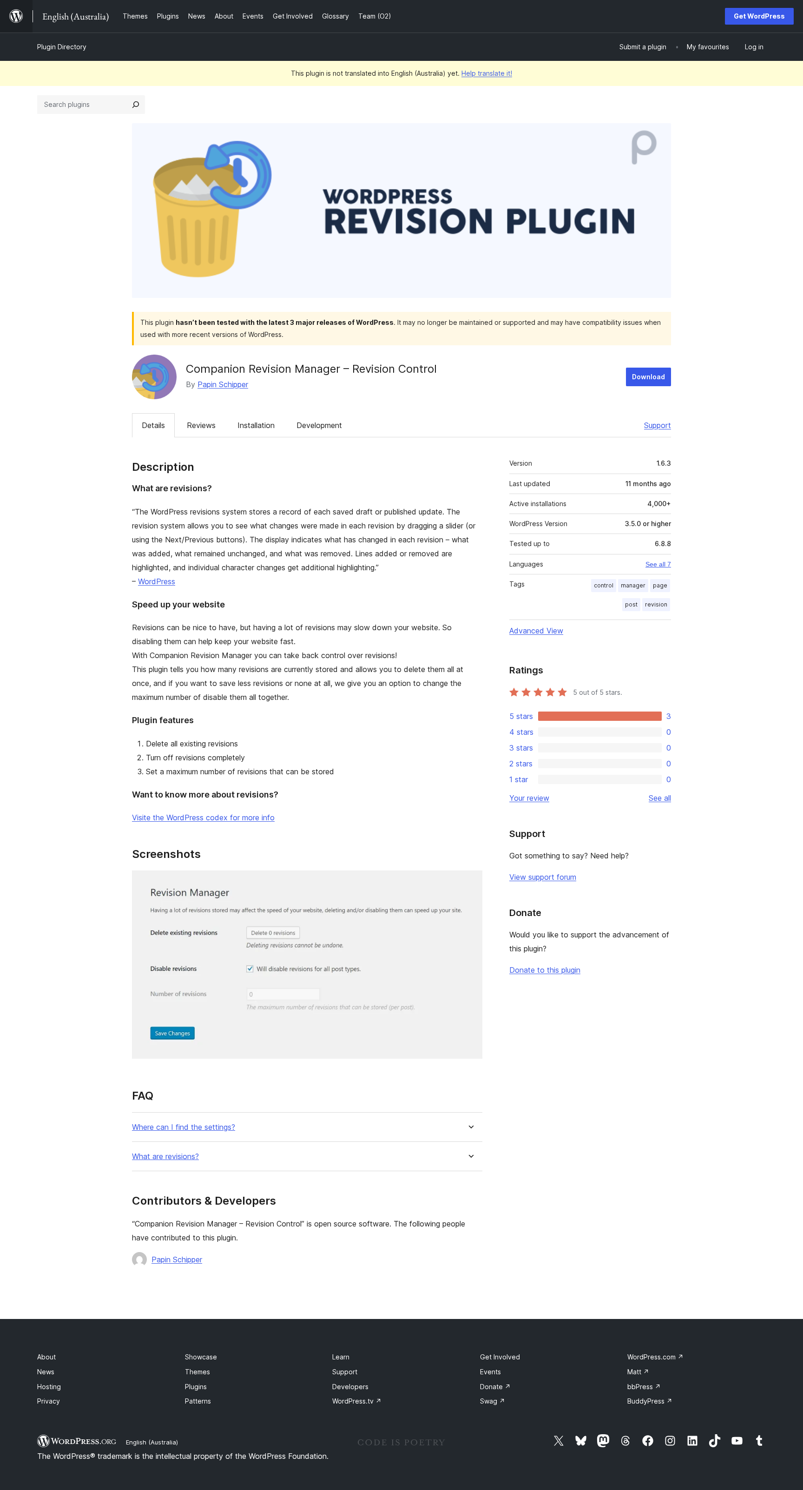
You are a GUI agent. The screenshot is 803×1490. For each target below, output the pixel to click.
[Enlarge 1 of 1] (469, 883)
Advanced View (536, 630)
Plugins (196, 1387)
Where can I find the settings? (183, 1127)
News (45, 1372)
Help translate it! (486, 73)
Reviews (201, 425)
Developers (350, 1387)
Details (153, 425)
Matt (638, 1372)
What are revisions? (165, 1156)
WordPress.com (655, 1357)
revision (656, 604)
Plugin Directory (61, 47)
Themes (197, 1372)
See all (660, 798)
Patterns (198, 1401)
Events (490, 1372)
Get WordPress (759, 16)
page (660, 585)
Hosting (49, 1387)
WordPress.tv (357, 1401)
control (603, 585)
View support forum (542, 877)
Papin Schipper (222, 384)
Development (319, 425)
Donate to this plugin (544, 970)
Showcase (201, 1357)
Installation (256, 425)
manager (633, 585)
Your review (529, 798)
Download (648, 377)
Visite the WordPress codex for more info (203, 817)
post (631, 604)
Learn (340, 1357)
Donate (495, 1387)
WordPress (156, 581)
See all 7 (658, 564)
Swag (492, 1401)
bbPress (644, 1387)
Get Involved (500, 1357)
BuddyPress (649, 1401)
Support (657, 425)
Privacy (48, 1401)
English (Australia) (152, 1442)
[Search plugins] (135, 104)
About (46, 1357)
